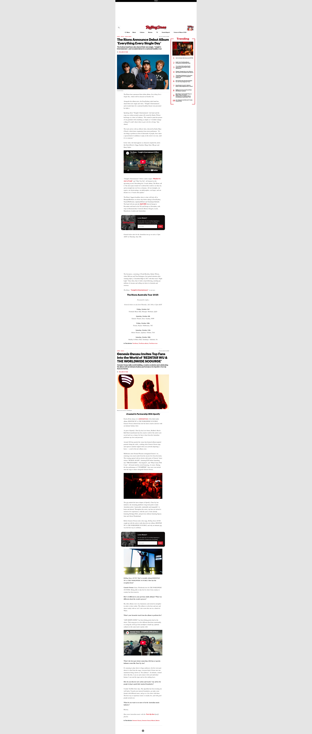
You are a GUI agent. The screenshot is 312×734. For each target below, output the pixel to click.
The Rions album (143, 343)
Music (134, 32)
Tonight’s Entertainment (139, 290)
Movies (150, 32)
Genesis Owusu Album (148, 720)
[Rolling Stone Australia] (156, 29)
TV (157, 32)
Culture (142, 32)
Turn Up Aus (150, 714)
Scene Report (166, 32)
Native (157, 720)
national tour (143, 419)
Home (118, 36)
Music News (128, 36)
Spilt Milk (143, 204)
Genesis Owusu (136, 720)
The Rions (135, 343)
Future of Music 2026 (180, 32)
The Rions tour (153, 343)
